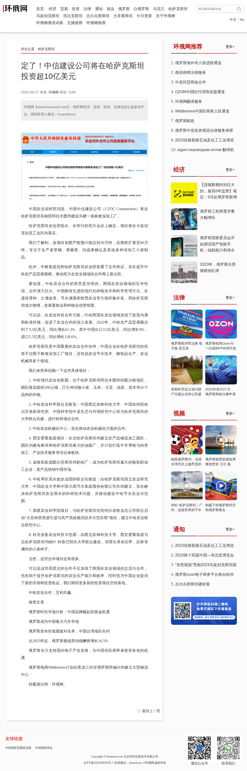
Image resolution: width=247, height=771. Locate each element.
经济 (52, 9)
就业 (110, 9)
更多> (230, 47)
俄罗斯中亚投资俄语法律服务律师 (204, 130)
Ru (242, 19)
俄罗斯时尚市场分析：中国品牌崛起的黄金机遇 (69, 612)
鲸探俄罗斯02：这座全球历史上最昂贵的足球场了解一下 (186, 464)
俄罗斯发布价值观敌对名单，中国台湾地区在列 (69, 631)
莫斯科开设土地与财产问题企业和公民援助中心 (186, 394)
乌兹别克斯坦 (47, 16)
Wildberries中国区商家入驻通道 (202, 111)
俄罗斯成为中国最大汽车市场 (54, 621)
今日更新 (144, 16)
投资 (76, 9)
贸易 (64, 9)
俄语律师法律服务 (190, 72)
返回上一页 (151, 711)
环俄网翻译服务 (188, 101)
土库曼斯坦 (123, 16)
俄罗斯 (124, 9)
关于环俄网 (165, 16)
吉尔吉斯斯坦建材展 (192, 584)
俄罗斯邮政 (184, 121)
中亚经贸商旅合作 (190, 82)
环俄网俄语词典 (49, 23)
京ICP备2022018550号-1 (98, 762)
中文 (233, 19)
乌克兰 (159, 9)
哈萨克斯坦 (178, 9)
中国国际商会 (44, 748)
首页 (40, 9)
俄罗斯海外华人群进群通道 (198, 63)
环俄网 (53, 92)
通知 (99, 9)
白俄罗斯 (141, 9)
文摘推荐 (74, 23)
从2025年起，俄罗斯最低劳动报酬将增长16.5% (68, 641)
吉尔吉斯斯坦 (98, 16)
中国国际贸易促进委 (18, 748)
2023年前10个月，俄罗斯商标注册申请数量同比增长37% (220, 394)
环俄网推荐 (96, 23)
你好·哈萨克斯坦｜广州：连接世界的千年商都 (187, 510)
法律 (87, 9)
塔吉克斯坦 (72, 16)
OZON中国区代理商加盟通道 (200, 92)
